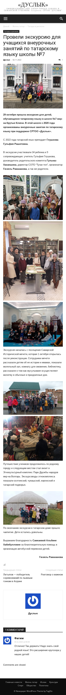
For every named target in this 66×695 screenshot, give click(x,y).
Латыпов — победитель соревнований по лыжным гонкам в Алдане (17, 578)
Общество (31, 685)
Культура (53, 682)
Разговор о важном (52, 574)
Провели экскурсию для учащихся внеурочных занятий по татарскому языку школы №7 (32, 45)
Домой (6, 26)
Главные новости (14, 682)
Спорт (20, 685)
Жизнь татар (18, 26)
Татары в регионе (36, 26)
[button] (61, 18)
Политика (43, 685)
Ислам (43, 682)
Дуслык (6, 60)
